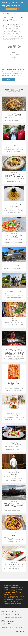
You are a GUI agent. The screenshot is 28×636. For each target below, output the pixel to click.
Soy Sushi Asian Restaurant (14, 383)
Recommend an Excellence (13, 69)
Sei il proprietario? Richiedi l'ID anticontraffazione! (13, 25)
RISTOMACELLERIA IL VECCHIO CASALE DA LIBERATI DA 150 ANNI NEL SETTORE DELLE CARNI (14, 351)
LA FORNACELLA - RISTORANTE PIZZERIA (14, 175)
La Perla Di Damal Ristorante (14, 205)
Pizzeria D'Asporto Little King (14, 534)
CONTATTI (3, 626)
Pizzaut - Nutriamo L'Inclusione (14, 144)
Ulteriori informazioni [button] (11, 8)
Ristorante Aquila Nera (13, 291)
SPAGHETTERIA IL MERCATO (14, 414)
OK (18, 9)
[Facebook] (15, 59)
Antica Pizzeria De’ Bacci (14, 266)
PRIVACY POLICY (11, 626)
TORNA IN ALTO (20, 631)
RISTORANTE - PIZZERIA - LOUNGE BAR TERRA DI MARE (14, 505)
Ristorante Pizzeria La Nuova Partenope (14, 236)
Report (8, 79)
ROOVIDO (14, 320)
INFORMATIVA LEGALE (6, 629)
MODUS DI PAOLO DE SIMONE (14, 473)
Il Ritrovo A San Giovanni (14, 444)
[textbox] (14, 268)
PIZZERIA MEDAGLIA (14, 115)
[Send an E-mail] (13, 59)
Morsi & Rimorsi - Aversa (14, 564)
